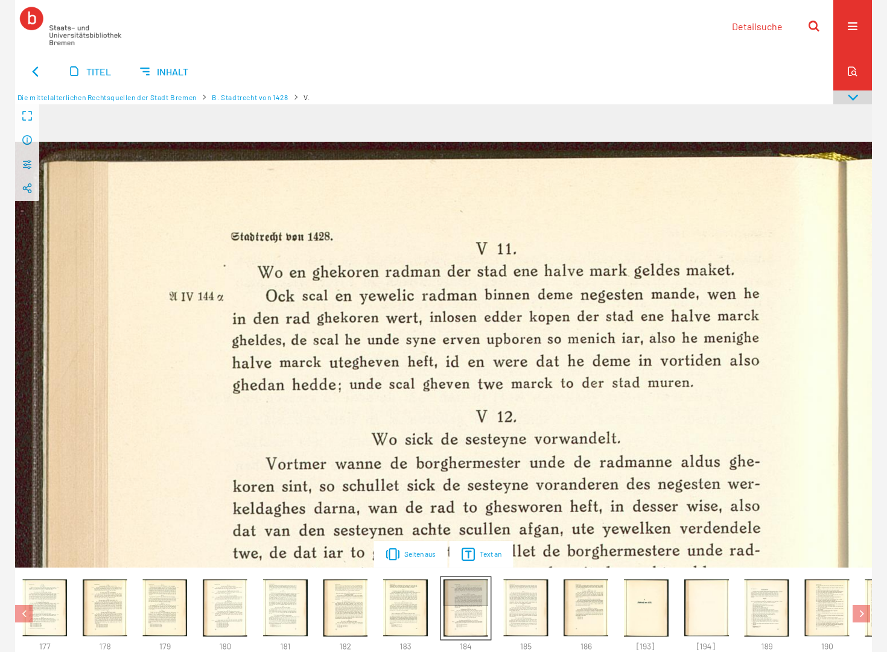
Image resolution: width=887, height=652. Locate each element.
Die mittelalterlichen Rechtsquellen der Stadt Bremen (107, 97)
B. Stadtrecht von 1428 (250, 97)
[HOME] (70, 26)
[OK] (814, 26)
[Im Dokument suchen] (852, 71)
